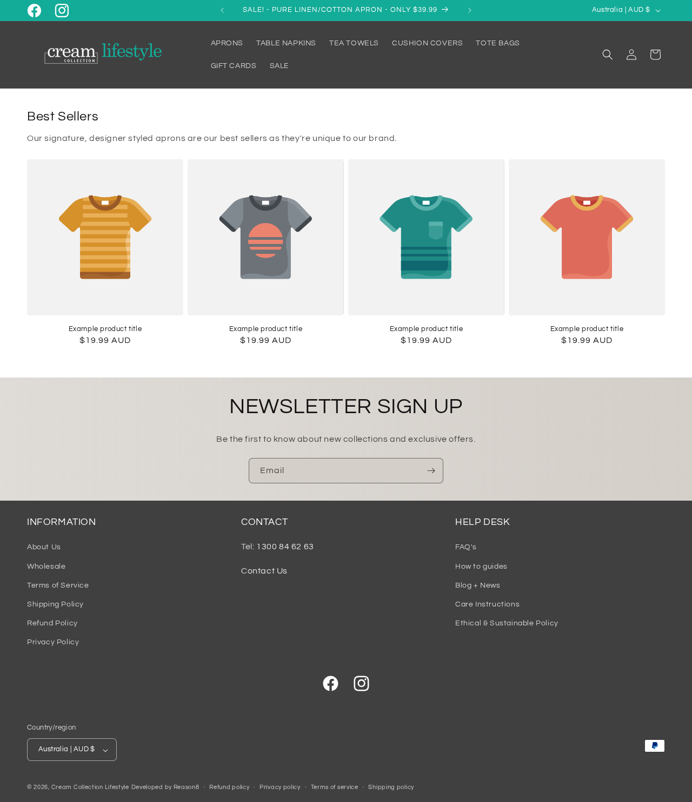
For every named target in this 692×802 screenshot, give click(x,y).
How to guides (481, 566)
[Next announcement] (470, 10)
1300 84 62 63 (285, 546)
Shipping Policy (55, 604)
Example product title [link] (105, 329)
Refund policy (229, 787)
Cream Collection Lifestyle (90, 788)
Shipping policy (391, 787)
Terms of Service (58, 585)
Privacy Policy (53, 642)
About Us (44, 547)
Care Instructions (487, 604)
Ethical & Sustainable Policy (506, 623)
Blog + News (478, 585)
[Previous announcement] (222, 10)
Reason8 (186, 788)
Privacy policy (280, 787)
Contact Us (264, 571)
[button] (608, 54)
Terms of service (334, 787)
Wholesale (46, 566)
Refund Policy (52, 623)
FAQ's (466, 547)
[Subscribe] (431, 470)
